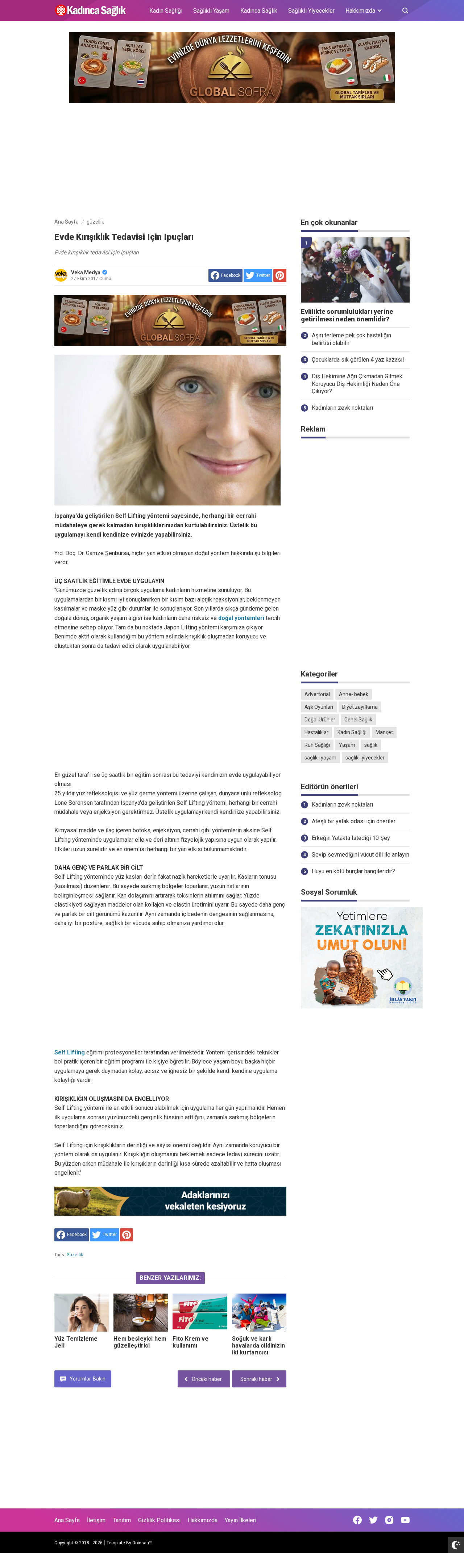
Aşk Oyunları (318, 707)
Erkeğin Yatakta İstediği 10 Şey (351, 837)
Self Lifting (70, 1052)
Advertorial (317, 694)
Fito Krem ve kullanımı (190, 1342)
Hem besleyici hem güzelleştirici (139, 1342)
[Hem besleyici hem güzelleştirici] (140, 1313)
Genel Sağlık (358, 720)
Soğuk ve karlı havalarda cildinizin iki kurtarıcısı (258, 1345)
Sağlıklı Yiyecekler (311, 10)
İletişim (96, 1520)
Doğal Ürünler (319, 720)
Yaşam (347, 745)
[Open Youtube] (405, 1520)
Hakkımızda (203, 1520)
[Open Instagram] (389, 1520)
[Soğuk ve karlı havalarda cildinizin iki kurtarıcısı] (259, 1313)
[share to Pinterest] (279, 275)
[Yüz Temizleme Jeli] (81, 1313)
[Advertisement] (232, 159)
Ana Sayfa (67, 1520)
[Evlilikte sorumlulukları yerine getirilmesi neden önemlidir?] (355, 270)
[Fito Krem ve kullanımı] (200, 1313)
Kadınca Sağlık (258, 10)
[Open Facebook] (357, 1520)
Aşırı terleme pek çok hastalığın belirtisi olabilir (351, 339)
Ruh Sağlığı (317, 745)
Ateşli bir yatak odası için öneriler (353, 821)
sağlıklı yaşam (320, 758)
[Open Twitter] (373, 1520)
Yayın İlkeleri (240, 1520)
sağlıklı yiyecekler (365, 758)
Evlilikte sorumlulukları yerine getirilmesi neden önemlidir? (347, 315)
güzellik (75, 1254)
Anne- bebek (353, 694)
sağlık (370, 745)
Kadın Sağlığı (165, 10)
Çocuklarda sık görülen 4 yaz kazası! (358, 359)
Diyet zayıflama (360, 707)
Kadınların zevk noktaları (342, 407)
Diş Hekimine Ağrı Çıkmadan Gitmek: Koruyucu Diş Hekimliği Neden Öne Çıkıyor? (357, 384)
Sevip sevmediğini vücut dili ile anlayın (360, 854)
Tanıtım (122, 1520)
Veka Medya (85, 272)
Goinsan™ (142, 1542)
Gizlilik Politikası (159, 1520)
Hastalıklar (316, 732)
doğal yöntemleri (241, 618)
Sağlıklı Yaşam (211, 10)
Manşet (384, 732)
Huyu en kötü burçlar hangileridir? (353, 871)
